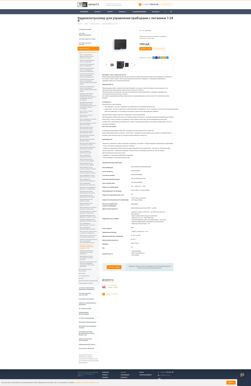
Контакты (155, 11)
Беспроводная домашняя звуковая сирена (87, 136)
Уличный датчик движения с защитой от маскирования (88, 188)
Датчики (81, 278)
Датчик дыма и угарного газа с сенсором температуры (88, 232)
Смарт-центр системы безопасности (86, 111)
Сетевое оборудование (86, 318)
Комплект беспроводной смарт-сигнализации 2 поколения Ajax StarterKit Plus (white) (88, 89)
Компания (84, 11)
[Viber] (159, 57)
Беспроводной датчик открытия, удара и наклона (87, 168)
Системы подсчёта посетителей (85, 294)
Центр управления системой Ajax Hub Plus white (88, 124)
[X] (156, 57)
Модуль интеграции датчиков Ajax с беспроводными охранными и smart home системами (88, 264)
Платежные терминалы (86, 348)
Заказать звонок (166, 4)
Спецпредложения (139, 11)
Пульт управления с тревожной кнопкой (85, 152)
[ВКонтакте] (153, 57)
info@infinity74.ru (165, 375)
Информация (125, 374)
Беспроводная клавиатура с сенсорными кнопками (88, 144)
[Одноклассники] (164, 57)
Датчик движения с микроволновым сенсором (87, 224)
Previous (107, 44)
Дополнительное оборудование (88, 280)
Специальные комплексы (86, 283)
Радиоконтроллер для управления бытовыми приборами (86, 252)
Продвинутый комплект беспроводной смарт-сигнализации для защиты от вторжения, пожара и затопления (88, 97)
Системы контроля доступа (85, 43)
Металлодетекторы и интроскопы (85, 270)
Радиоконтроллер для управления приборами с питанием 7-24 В (87, 246)
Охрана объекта (84, 48)
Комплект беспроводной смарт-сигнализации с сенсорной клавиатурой (87, 70)
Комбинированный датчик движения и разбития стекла (88, 216)
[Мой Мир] (167, 57)
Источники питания (85, 308)
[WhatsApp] (162, 57)
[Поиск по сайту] (171, 11)
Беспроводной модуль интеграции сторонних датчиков (86, 258)
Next (133, 44)
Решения (105, 377)
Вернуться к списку (112, 294)
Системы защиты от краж (87, 39)
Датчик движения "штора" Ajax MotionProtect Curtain (87, 176)
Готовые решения (84, 275)
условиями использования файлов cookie (86, 382)
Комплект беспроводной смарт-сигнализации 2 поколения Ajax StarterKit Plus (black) (88, 82)
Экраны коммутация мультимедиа (85, 339)
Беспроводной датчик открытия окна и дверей (87, 160)
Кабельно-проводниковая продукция (87, 303)
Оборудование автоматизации (84, 313)
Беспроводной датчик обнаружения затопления (87, 192)
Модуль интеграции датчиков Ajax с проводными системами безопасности (88, 241)
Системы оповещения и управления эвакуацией (86, 288)
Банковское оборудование (87, 322)
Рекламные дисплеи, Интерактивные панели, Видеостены (86, 333)
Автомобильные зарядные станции (87, 326)
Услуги (110, 11)
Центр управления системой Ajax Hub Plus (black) (88, 119)
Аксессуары (82, 273)
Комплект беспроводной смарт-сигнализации (87, 61)
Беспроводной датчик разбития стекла (86, 200)
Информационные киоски (87, 344)
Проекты (122, 11)
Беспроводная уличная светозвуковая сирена (86, 128)
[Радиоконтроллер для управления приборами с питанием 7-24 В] (120, 44)
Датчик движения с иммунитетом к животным (87, 180)
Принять (231, 382)
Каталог (98, 11)
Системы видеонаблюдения (85, 34)
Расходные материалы (86, 299)
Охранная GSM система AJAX (87, 52)
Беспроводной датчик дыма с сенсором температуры (88, 208)
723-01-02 (150, 4)
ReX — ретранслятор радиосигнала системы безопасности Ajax (86, 56)
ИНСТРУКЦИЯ (112, 285)
